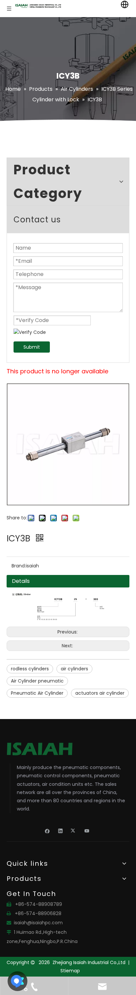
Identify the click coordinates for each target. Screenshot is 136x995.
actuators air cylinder (99, 693)
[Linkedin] (60, 830)
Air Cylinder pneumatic (37, 681)
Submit (31, 347)
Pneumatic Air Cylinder (37, 693)
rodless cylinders (30, 668)
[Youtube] (87, 830)
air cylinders (74, 668)
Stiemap (70, 970)
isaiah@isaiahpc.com (38, 922)
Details (21, 581)
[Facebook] (47, 830)
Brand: (19, 565)
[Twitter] (74, 830)
